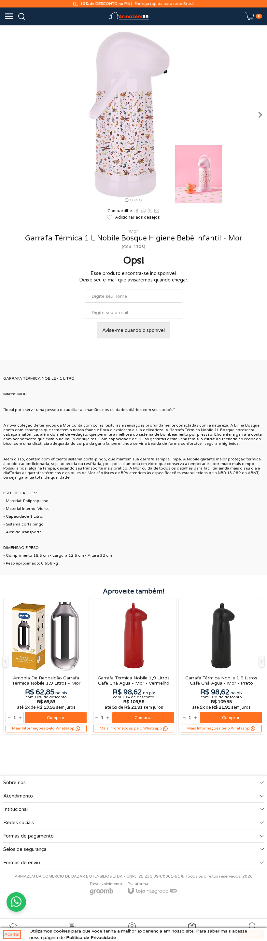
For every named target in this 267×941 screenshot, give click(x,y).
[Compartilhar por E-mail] (156, 211)
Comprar (55, 717)
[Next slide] (259, 114)
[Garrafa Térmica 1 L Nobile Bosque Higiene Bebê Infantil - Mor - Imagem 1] (133, 114)
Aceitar (12, 934)
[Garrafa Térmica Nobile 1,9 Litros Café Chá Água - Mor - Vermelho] (133, 666)
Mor (133, 231)
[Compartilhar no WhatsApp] (143, 211)
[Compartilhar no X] (150, 211)
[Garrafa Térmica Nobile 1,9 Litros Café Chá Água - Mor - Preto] (221, 666)
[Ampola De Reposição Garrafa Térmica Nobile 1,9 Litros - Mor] (46, 666)
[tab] (126, 200)
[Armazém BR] (128, 16)
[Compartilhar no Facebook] (137, 211)
